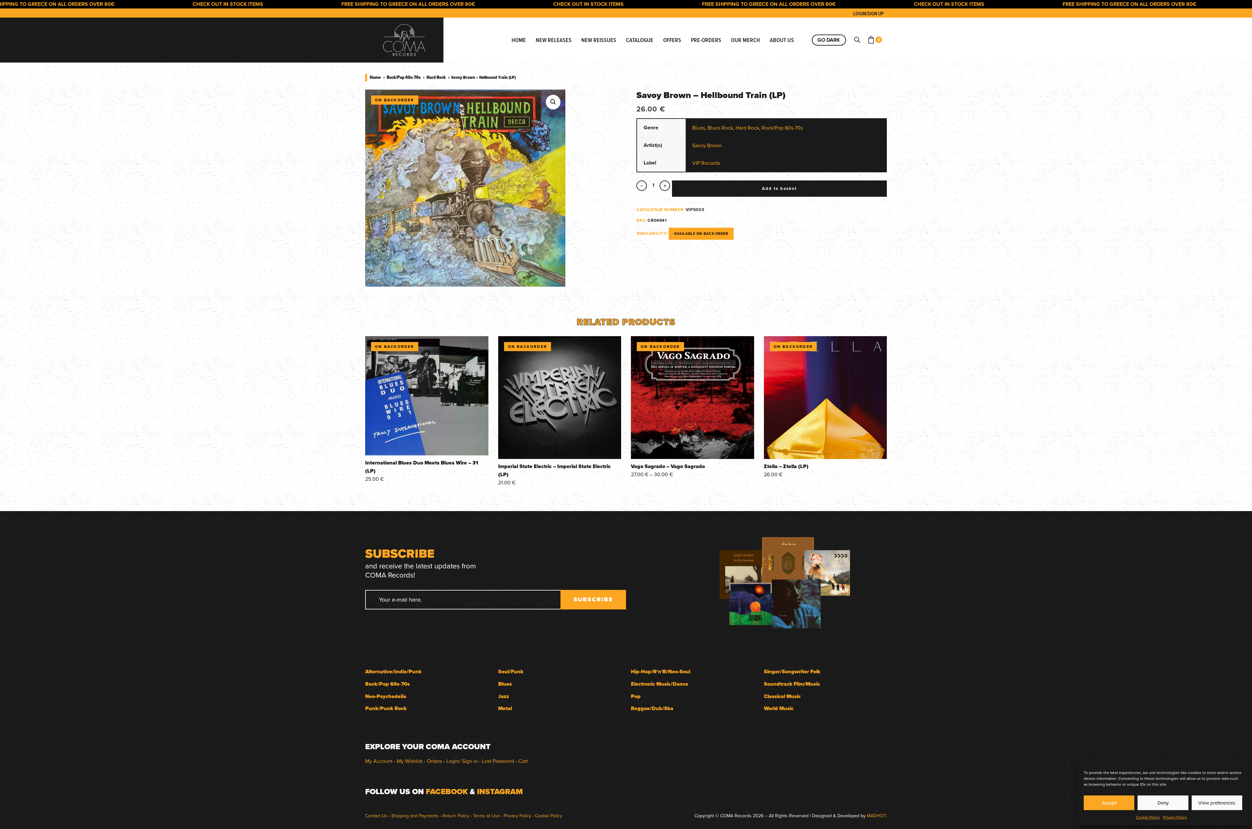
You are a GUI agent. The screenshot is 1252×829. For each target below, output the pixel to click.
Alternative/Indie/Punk (393, 671)
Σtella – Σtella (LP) (786, 466)
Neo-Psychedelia (385, 696)
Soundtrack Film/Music (792, 684)
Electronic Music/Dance (659, 684)
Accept (1109, 802)
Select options (692, 450)
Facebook (447, 791)
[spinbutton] (653, 185)
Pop (636, 696)
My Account (379, 761)
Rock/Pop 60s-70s (404, 77)
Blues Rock (720, 127)
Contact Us (376, 815)
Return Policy (455, 815)
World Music (779, 708)
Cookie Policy (1148, 817)
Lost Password (498, 761)
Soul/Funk (510, 671)
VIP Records (706, 162)
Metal (505, 708)
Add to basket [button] (427, 446)
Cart (523, 761)
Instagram (500, 791)
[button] (553, 102)
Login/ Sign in (462, 761)
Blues (698, 127)
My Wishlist (410, 761)
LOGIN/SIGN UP (868, 13)
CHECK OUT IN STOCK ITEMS (188, 4)
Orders (434, 761)
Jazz (503, 696)
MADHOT (876, 815)
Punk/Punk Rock (386, 708)
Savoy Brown (707, 145)
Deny (1163, 802)
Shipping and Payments (415, 815)
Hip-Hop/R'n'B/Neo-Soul (660, 671)
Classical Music (782, 696)
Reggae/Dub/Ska (652, 708)
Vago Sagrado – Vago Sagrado (668, 466)
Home (375, 77)
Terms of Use (486, 815)
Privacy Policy (1175, 817)
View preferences (1216, 802)
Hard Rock (436, 77)
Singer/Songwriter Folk (792, 671)
